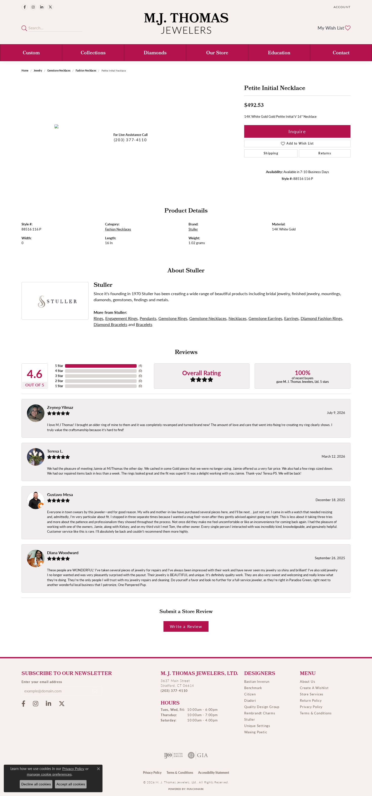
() (140, 366)
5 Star (59, 366)
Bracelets (144, 324)
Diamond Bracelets (110, 324)
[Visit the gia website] (198, 755)
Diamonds (155, 53)
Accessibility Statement (213, 772)
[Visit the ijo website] (173, 755)
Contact (341, 53)
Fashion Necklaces (86, 70)
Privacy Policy (311, 706)
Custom (31, 53)
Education (279, 53)
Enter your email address (42, 681)
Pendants (148, 318)
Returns (324, 153)
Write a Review (186, 626)
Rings (98, 318)
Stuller (193, 229)
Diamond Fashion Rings (321, 318)
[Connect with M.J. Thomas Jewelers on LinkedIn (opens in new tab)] (42, 7)
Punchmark (195, 789)
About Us (307, 681)
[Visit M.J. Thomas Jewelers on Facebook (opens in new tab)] (25, 7)
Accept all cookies (70, 784)
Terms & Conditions (316, 713)
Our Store (217, 53)
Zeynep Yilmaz (60, 407)
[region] (130, 126)
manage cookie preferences (49, 774)
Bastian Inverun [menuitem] (257, 681)
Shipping (271, 153)
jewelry (38, 70)
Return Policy (311, 700)
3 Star (59, 376)
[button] (341, 7)
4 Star (59, 371)
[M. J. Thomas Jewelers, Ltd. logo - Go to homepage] (186, 26)
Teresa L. (55, 451)
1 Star (59, 386)
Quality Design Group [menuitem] (261, 706)
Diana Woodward (62, 552)
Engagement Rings (121, 318)
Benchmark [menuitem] (253, 687)
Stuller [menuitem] (249, 719)
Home (25, 70)
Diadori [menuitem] (250, 700)
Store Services (311, 694)
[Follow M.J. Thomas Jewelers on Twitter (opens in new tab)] (50, 7)
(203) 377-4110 (130, 140)
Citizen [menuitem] (250, 694)
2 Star (59, 381)
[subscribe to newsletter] (95, 690)
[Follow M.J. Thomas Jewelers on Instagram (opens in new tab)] (33, 7)
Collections (93, 53)
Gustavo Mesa (60, 494)
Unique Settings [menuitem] (257, 725)
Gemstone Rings (172, 318)
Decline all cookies (36, 784)
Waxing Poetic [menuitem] (255, 732)
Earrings (291, 318)
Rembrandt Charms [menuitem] (259, 713)
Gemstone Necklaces (58, 70)
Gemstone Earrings (265, 318)
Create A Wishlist (314, 687)
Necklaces (237, 318)
